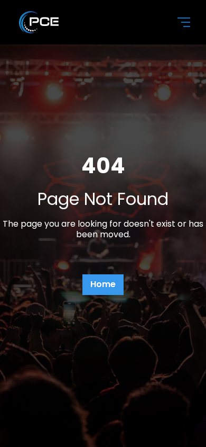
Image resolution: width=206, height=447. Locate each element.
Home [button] (103, 284)
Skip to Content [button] (52, 11)
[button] (177, 22)
